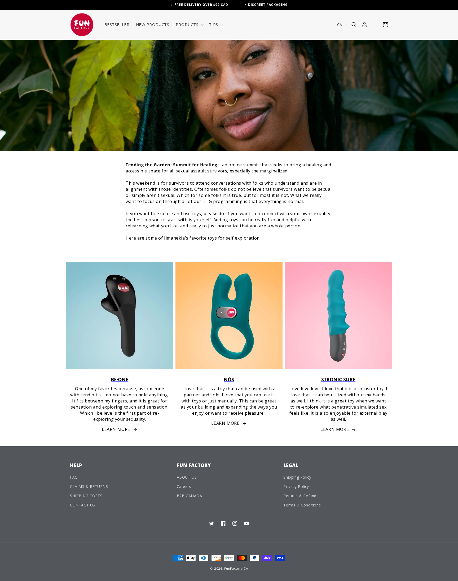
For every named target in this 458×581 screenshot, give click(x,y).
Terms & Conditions (302, 505)
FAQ (74, 477)
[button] (189, 25)
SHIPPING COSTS (86, 495)
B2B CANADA (189, 495)
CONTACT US (82, 505)
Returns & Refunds (300, 495)
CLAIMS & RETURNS (89, 486)
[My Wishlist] (375, 25)
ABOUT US (187, 477)
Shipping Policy (297, 477)
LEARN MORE (116, 429)
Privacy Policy (296, 486)
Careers (184, 486)
